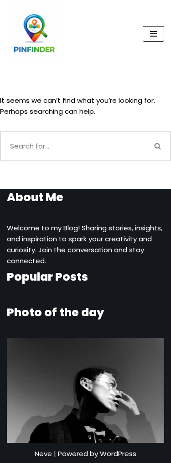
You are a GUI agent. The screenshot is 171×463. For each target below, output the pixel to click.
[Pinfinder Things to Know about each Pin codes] (34, 33)
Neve (43, 453)
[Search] (158, 146)
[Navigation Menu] (153, 34)
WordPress (118, 453)
